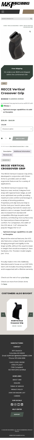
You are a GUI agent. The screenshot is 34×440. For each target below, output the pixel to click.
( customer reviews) (16, 99)
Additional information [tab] (22, 151)
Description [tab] (7, 151)
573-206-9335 (20, 358)
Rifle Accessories (13, 25)
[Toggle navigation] (3, 11)
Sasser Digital (20, 435)
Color (3, 125)
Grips (21, 25)
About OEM (17, 380)
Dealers (17, 383)
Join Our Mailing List (17, 393)
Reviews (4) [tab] (7, 155)
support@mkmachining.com (19, 356)
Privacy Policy (17, 389)
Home (5, 25)
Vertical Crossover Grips (18, 146)
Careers (17, 396)
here (27, 277)
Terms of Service (17, 386)
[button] (30, 31)
